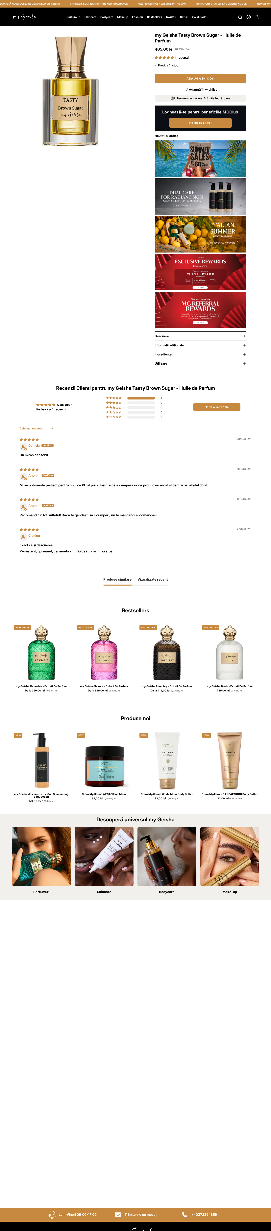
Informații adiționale (169, 345)
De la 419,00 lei (167, 690)
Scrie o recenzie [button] (217, 407)
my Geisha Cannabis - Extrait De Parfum (41, 686)
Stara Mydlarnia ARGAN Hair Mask (104, 794)
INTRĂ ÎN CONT (200, 123)
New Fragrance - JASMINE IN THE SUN (140, 3)
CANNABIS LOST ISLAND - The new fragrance (77, 3)
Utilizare (161, 363)
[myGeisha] (25, 17)
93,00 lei (167, 798)
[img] (29, 440)
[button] (240, 17)
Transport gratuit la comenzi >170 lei (199, 3)
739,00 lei (230, 690)
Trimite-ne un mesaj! (141, 1215)
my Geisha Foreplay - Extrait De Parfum (167, 686)
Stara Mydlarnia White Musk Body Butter (167, 794)
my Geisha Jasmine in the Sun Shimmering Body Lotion (41, 795)
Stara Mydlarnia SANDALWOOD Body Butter (230, 794)
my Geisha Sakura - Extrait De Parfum (104, 686)
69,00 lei (104, 798)
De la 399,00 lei (41, 690)
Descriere (162, 336)
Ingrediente (163, 354)
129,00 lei (42, 801)
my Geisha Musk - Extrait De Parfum (230, 686)
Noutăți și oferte (166, 136)
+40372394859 (204, 1215)
